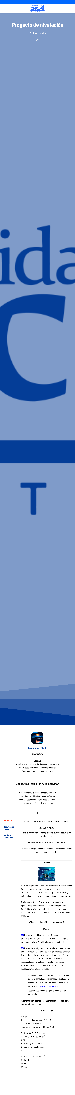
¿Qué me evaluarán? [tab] (8, 836)
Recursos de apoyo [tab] (9, 828)
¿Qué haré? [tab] (8, 821)
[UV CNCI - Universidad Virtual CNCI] (37, 8)
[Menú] (37, 2)
